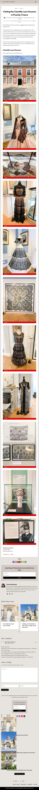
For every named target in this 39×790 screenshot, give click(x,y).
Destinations (23, 784)
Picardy (21, 8)
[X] (19, 562)
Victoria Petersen (11, 584)
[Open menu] (36, 2)
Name (3, 686)
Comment (4, 669)
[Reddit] (22, 562)
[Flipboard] (17, 562)
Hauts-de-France (6, 554)
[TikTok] (18, 781)
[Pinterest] (13, 562)
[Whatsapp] (24, 562)
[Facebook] (15, 562)
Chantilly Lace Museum (8, 547)
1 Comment (19, 18)
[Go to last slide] (3, 617)
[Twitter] (25, 781)
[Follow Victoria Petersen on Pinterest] (12, 594)
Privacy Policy (31, 788)
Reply (36, 642)
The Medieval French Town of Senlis (19, 735)
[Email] (26, 562)
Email (22, 686)
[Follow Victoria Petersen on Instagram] (7, 594)
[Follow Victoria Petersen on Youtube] (10, 594)
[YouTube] (23, 781)
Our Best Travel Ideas (19, 773)
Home (14, 784)
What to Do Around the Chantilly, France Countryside (19, 770)
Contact (35, 784)
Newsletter (29, 784)
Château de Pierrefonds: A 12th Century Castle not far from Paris (29, 625)
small (22, 25)
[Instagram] (21, 781)
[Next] (36, 617)
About (18, 784)
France (16, 8)
